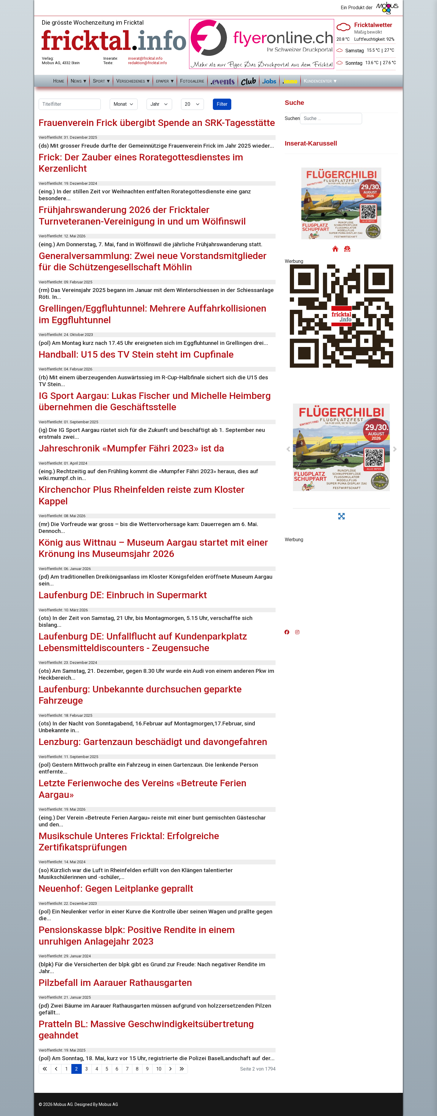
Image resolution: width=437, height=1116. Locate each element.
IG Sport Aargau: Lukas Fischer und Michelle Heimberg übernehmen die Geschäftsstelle (155, 401)
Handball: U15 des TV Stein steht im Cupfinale (136, 354)
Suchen (292, 118)
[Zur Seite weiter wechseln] (170, 1069)
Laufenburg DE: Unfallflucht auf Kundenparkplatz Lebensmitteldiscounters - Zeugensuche (143, 642)
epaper (162, 81)
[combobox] (331, 118)
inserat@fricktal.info (145, 58)
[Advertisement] (341, 584)
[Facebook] (286, 632)
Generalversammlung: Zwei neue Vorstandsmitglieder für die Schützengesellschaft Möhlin (153, 261)
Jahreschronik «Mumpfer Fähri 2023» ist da (131, 448)
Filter (222, 104)
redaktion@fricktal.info (147, 63)
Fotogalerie (192, 81)
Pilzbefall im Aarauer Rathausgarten (115, 982)
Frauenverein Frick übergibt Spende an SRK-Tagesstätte (157, 122)
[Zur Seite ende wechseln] (181, 1069)
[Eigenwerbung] (261, 43)
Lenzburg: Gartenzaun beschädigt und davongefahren (153, 741)
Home (58, 81)
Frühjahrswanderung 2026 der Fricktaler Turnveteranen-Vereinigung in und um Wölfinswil (142, 215)
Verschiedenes (130, 81)
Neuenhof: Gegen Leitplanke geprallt (116, 888)
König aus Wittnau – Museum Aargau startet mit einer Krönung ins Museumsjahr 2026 (153, 548)
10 (158, 1069)
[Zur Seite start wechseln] (45, 1069)
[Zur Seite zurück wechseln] (56, 1069)
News (76, 81)
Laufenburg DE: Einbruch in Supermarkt (123, 595)
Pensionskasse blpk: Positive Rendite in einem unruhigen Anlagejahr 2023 (137, 935)
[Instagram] (297, 632)
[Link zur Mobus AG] (387, 8)
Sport (99, 81)
